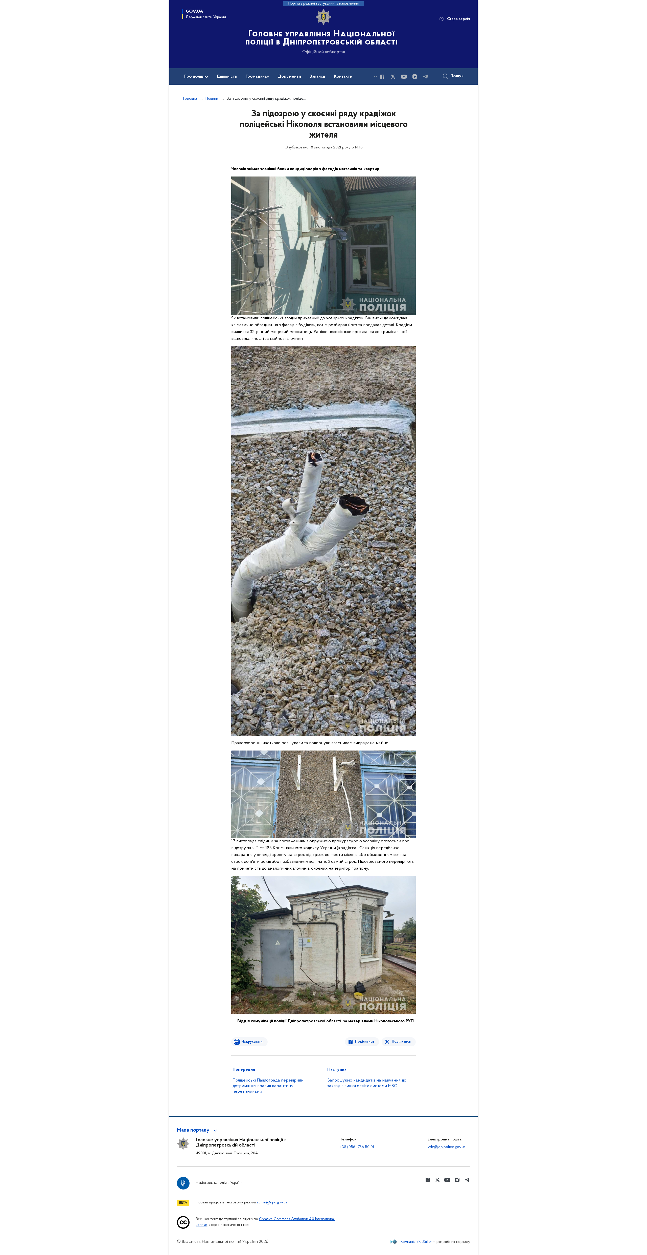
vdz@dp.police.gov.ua (447, 1147)
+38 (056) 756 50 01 (357, 1147)
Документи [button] (289, 76)
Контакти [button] (343, 76)
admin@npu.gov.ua (272, 1202)
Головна (190, 99)
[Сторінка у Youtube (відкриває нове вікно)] (404, 77)
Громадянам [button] (257, 76)
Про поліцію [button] (196, 76)
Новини (211, 99)
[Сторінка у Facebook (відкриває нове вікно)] (382, 77)
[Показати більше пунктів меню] (375, 76)
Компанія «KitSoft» (416, 1242)
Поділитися (364, 1042)
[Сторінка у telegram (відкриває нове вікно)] (426, 77)
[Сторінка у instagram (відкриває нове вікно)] (415, 77)
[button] (198, 1130)
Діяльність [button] (227, 76)
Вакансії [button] (317, 76)
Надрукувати (252, 1042)
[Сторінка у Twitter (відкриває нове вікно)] (393, 77)
